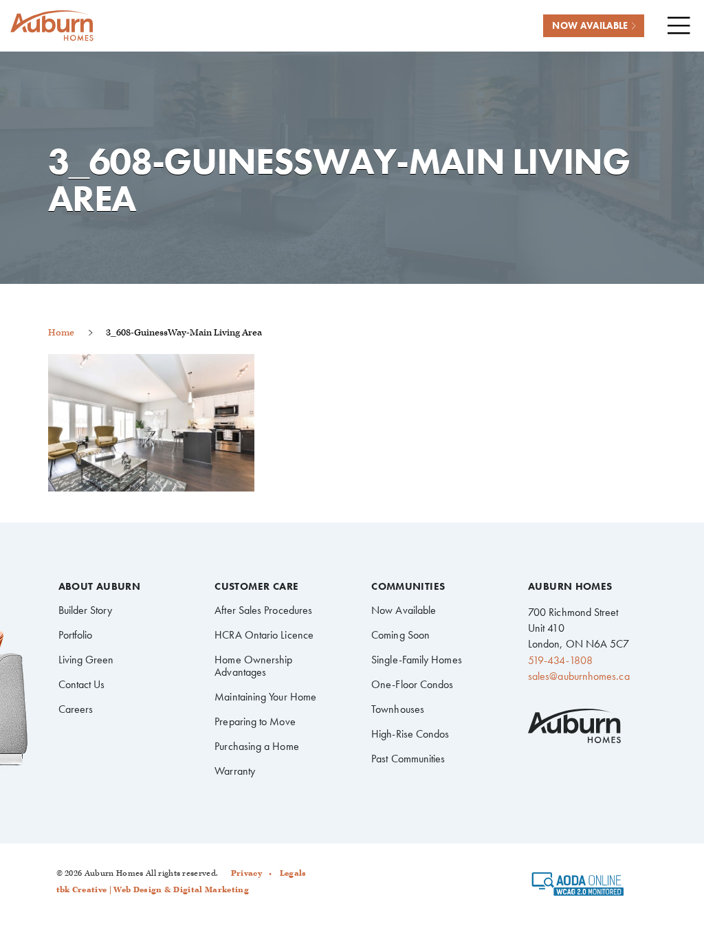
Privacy (246, 873)
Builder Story (85, 610)
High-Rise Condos (410, 734)
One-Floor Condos (412, 684)
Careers (76, 709)
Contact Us (81, 684)
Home (61, 332)
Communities (408, 586)
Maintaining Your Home (265, 696)
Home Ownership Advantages (253, 665)
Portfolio (75, 635)
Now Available (403, 610)
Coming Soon (400, 635)
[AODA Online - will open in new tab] (577, 888)
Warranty (234, 771)
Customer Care (256, 586)
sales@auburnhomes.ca (579, 676)
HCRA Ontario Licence (264, 635)
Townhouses (397, 709)
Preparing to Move (254, 721)
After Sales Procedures (263, 610)
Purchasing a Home (256, 746)
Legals (293, 873)
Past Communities (408, 758)
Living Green (86, 659)
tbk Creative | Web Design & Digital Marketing (152, 890)
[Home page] (51, 26)
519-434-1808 (560, 660)
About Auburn (99, 586)
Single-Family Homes (416, 659)
